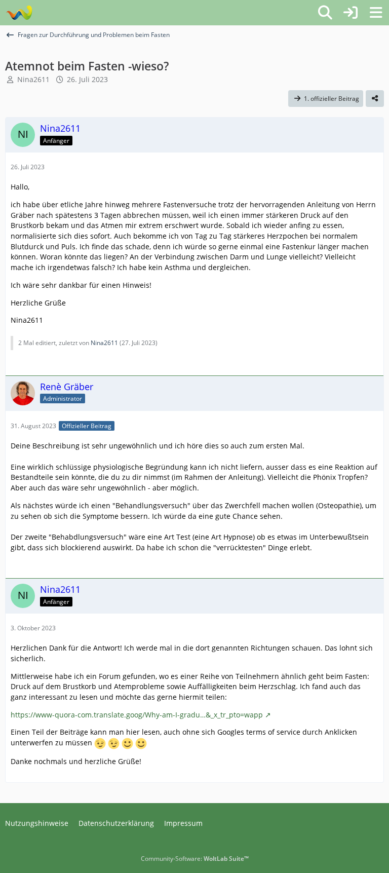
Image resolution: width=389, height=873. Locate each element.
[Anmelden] (350, 12)
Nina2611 (33, 79)
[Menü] (376, 13)
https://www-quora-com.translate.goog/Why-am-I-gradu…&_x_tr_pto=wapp (137, 714)
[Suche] (325, 13)
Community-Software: (195, 858)
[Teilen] (375, 98)
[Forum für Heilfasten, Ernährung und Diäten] (19, 13)
